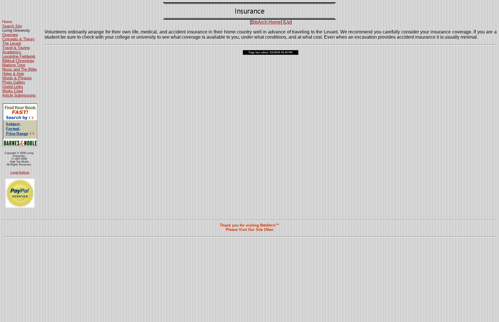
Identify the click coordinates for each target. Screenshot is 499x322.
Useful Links (12, 86)
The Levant (11, 43)
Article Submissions (19, 95)
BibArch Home (266, 22)
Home (7, 22)
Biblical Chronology (18, 61)
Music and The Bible (19, 69)
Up (287, 22)
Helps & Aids (13, 73)
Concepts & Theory (18, 39)
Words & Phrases (17, 78)
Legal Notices (19, 172)
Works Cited (12, 91)
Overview (10, 35)
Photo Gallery (13, 82)
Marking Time (13, 65)
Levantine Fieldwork (19, 56)
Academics (11, 52)
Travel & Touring (16, 48)
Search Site (12, 26)
